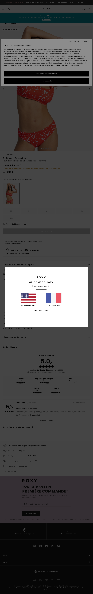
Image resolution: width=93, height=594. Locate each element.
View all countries (41, 311)
